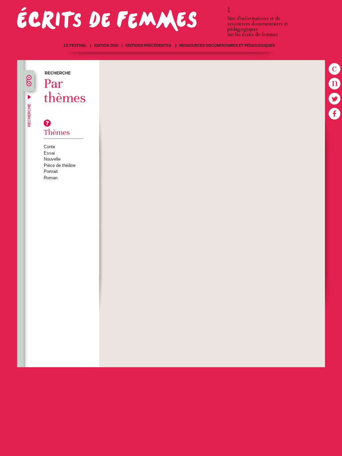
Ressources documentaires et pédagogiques (227, 45)
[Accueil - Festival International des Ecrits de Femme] (107, 19)
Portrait (51, 171)
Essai (49, 153)
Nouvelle (52, 159)
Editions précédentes (149, 45)
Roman (50, 177)
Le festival (75, 45)
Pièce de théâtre (59, 165)
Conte (49, 146)
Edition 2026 (106, 45)
